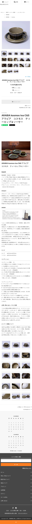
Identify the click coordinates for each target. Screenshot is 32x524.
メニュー (6, 2)
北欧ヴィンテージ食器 (10, 12)
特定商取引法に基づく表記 (24, 107)
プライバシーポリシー (22, 513)
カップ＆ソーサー (21, 12)
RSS (21, 510)
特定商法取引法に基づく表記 (11, 513)
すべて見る (27, 76)
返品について (27, 105)
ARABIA (7, 14)
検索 (17, 2)
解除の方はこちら (27, 468)
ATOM (24, 510)
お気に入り (17, 90)
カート (27, 2)
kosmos (13, 17)
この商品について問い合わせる (23, 407)
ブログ (7, 510)
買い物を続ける (27, 409)
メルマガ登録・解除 (14, 510)
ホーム (2, 12)
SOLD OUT (16, 102)
